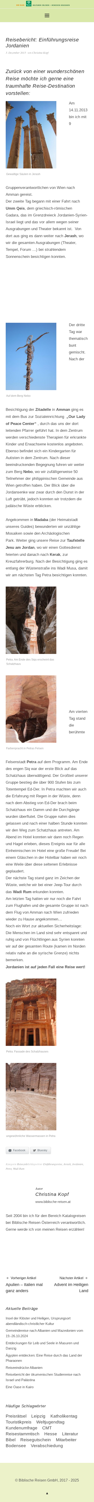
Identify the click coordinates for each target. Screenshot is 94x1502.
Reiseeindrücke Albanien (24, 1368)
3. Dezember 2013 (16, 52)
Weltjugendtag (50, 1422)
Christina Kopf (40, 52)
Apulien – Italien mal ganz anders (24, 1284)
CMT (47, 1428)
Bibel (11, 1439)
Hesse (50, 1433)
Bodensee (16, 1445)
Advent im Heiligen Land (71, 1284)
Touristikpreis (18, 1422)
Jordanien (77, 1164)
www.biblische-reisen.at (52, 1202)
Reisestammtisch (22, 1433)
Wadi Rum (18, 1168)
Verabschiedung (47, 1445)
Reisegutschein (35, 1439)
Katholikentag (63, 1416)
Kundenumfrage (21, 1428)
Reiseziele (22, 1164)
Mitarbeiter (66, 1439)
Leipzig (38, 1416)
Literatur (70, 1433)
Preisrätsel (16, 1416)
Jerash (67, 1164)
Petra (9, 1168)
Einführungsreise (52, 1164)
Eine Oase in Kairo (20, 1387)
